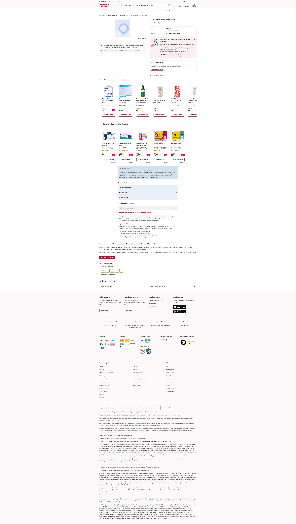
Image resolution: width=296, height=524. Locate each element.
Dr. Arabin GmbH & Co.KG (172, 31)
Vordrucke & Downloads (139, 382)
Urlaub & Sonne (103, 388)
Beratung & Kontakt (184, 1)
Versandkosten (170, 372)
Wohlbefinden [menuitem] (136, 10)
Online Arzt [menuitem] (113, 10)
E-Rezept (168, 366)
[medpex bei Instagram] (164, 340)
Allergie (101, 366)
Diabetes (101, 369)
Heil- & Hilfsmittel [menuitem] (153, 10)
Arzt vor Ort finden (186, 54)
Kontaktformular (153, 307)
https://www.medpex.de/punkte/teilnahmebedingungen (143, 467)
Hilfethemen (194, 1)
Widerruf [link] (122, 408)
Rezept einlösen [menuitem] (103, 10)
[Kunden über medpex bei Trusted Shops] (188, 342)
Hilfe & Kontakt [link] (152, 303)
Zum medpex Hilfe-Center (156, 300)
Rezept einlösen (137, 376)
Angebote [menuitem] (170, 10)
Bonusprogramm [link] (103, 1)
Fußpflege (102, 394)
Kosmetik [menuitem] (144, 10)
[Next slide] (193, 101)
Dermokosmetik (103, 382)
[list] (122, 28)
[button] (170, 55)
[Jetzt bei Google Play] (184, 311)
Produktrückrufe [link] (170, 382)
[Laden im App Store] (184, 307)
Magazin (111, 1)
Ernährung (102, 376)
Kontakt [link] (168, 385)
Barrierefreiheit (170, 391)
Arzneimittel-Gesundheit (111, 15)
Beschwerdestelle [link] (170, 379)
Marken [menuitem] (162, 10)
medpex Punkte (170, 388)
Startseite (101, 15)
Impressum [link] (156, 408)
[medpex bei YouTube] (167, 340)
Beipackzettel (124, 197)
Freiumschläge (170, 369)
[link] (142, 351)
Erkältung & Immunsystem (106, 372)
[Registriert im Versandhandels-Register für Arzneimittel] (148, 341)
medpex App (118, 1)
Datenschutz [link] (129, 408)
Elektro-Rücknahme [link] (140, 408)
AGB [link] (117, 408)
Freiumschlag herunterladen (140, 379)
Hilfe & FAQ (169, 376)
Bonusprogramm (137, 372)
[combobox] (146, 5)
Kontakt (135, 366)
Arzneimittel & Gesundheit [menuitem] (124, 10)
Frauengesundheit (123, 15)
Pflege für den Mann (104, 385)
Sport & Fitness (103, 391)
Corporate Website (104, 408)
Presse (113, 408)
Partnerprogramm (137, 385)
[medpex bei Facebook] (161, 340)
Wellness (101, 397)
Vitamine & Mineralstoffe (105, 379)
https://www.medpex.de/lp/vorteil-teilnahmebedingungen (155, 441)
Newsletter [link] (135, 369)
